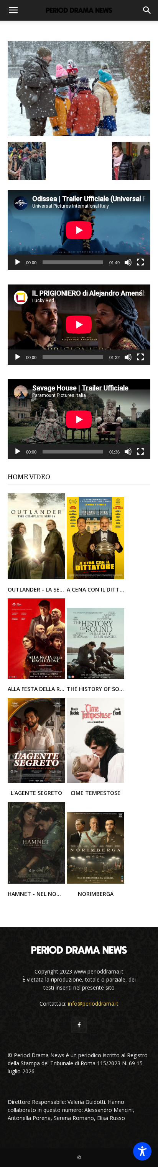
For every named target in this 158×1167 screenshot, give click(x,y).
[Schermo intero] (140, 262)
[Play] (17, 262)
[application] (79, 230)
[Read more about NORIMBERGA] (95, 883)
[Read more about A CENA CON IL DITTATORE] (95, 578)
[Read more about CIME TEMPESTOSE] (95, 782)
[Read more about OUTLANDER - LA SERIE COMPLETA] (37, 578)
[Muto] (128, 262)
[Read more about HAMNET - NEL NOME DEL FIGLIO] (37, 883)
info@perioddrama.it (93, 1003)
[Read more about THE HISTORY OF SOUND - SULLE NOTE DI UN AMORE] (95, 678)
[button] (13, 10)
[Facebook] (79, 1025)
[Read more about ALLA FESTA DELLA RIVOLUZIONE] (37, 678)
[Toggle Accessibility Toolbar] (142, 1151)
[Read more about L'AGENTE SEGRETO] (37, 782)
